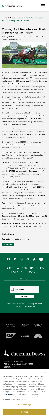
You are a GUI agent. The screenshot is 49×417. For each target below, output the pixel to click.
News (12, 18)
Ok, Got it (24, 412)
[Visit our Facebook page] (8, 259)
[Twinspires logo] (24, 335)
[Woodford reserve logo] (11, 325)
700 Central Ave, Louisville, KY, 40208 (18, 364)
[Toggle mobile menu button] (43, 6)
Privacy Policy (21, 399)
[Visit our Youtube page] (40, 259)
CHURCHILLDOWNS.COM (14, 361)
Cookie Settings (24, 405)
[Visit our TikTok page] (34, 259)
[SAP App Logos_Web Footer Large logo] (11, 335)
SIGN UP (8, 244)
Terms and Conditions (11, 394)
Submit (24, 296)
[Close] (46, 372)
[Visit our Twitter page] (15, 259)
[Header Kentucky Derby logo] (12, 5)
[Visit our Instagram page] (21, 259)
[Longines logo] (24, 325)
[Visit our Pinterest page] (28, 259)
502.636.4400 (9, 367)
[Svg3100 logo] (38, 335)
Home (4, 18)
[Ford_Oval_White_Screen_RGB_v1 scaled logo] (38, 325)
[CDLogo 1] (24, 353)
